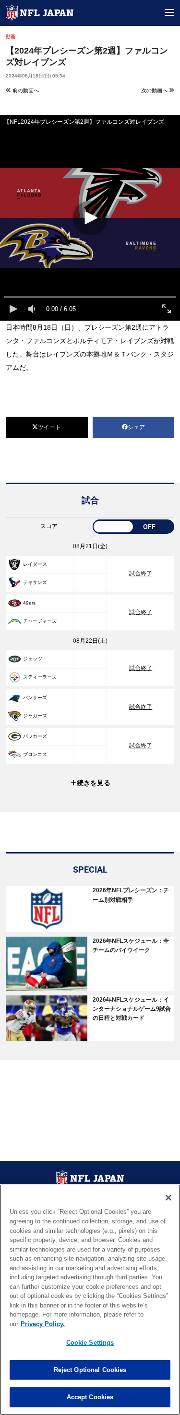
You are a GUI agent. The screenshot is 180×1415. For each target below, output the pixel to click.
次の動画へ (155, 90)
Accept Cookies (90, 1397)
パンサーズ (35, 697)
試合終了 (140, 573)
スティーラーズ (40, 677)
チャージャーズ (40, 621)
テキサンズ (35, 582)
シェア (136, 427)
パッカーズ (35, 736)
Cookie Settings (90, 1342)
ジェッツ (32, 658)
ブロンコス (35, 754)
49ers (29, 602)
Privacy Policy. (43, 1324)
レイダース (35, 564)
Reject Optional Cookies (90, 1369)
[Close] (168, 1197)
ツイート (49, 427)
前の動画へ (25, 90)
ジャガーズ (35, 715)
